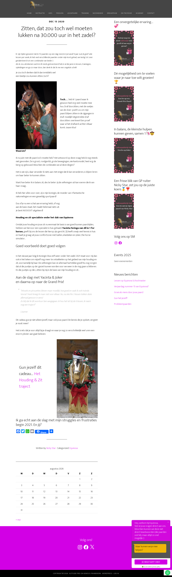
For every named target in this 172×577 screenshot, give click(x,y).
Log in (116, 573)
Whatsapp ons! (152, 562)
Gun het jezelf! (120, 298)
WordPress (107, 573)
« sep (18, 520)
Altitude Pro (74, 573)
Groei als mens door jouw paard (128, 292)
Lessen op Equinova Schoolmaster (130, 281)
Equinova (37, 4)
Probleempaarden (122, 304)
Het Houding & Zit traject (30, 380)
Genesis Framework (92, 573)
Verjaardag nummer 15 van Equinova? (131, 286)
